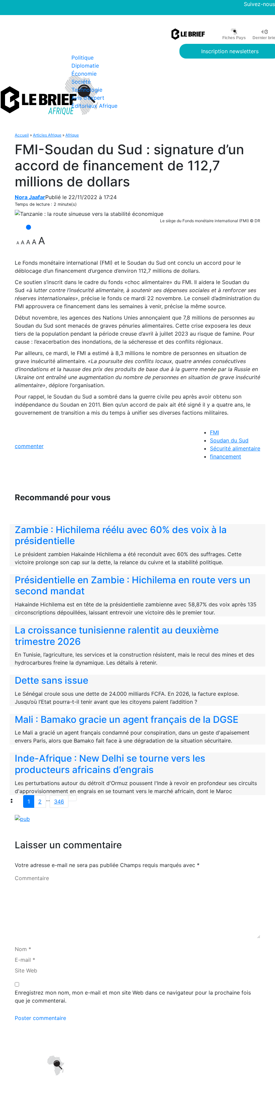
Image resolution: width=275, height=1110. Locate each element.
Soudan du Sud (229, 440)
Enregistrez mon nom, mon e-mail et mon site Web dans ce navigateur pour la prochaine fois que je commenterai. (133, 996)
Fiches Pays (234, 37)
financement (225, 456)
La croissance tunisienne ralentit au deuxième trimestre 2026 (117, 635)
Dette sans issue (51, 680)
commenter (29, 446)
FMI (214, 432)
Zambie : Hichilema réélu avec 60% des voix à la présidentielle (121, 535)
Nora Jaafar (30, 197)
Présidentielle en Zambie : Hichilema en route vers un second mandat (133, 585)
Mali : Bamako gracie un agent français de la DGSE (126, 719)
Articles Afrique (47, 135)
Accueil (22, 135)
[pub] (22, 818)
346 (59, 801)
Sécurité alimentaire (235, 448)
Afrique (72, 135)
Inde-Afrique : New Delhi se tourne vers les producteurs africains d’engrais (110, 764)
